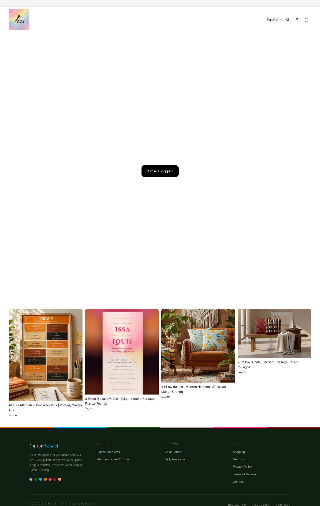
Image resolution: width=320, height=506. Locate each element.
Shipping (239, 452)
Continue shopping (160, 171)
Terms (62, 503)
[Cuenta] (297, 19)
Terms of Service (244, 474)
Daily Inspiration (176, 459)
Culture (43, 446)
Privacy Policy (242, 466)
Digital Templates (108, 452)
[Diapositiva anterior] (91, 351)
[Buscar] (288, 19)
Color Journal (174, 452)
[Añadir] (76, 394)
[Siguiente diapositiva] (152, 351)
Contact (238, 481)
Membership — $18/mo (112, 459)
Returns (238, 459)
